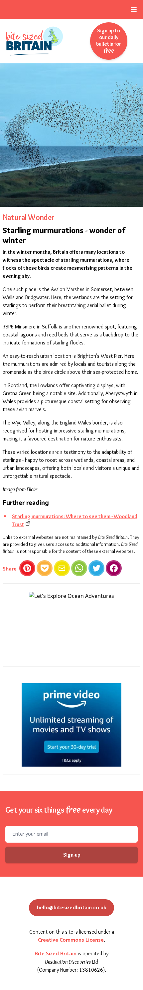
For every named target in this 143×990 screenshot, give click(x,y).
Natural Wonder (29, 217)
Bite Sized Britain (55, 953)
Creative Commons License (71, 940)
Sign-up (71, 855)
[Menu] (133, 9)
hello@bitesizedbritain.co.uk (71, 907)
